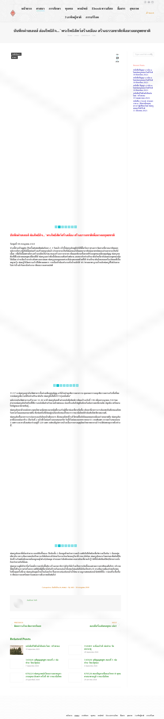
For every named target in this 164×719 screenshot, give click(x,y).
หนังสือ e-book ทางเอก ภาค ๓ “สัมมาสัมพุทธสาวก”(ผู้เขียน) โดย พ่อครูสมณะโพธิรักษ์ (143, 104)
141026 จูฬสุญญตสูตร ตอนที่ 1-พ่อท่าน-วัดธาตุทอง (100, 661)
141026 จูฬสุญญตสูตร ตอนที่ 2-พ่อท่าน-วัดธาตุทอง (42, 661)
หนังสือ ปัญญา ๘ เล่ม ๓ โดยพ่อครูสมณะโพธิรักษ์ (143, 86)
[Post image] (16, 650)
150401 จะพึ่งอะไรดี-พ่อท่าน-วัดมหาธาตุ (99, 647)
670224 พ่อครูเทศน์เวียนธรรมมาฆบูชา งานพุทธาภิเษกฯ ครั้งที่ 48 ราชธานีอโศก (43, 675)
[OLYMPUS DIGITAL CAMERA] (65, 167)
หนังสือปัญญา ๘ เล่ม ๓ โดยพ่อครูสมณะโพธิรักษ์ (143, 71)
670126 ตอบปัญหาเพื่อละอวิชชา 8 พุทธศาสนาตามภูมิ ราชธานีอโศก (102, 675)
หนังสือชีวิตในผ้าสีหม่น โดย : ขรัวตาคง (43, 646)
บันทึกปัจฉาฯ (16, 54)
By (71, 587)
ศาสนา (14, 57)
